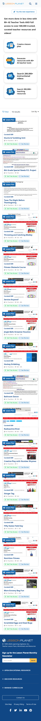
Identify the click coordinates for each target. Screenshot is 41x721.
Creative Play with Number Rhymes (20, 461)
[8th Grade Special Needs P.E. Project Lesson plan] (20, 162)
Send (33, 660)
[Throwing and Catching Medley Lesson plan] (20, 226)
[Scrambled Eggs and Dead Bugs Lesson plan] (20, 614)
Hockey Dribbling (12, 364)
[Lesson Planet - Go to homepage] (13, 3)
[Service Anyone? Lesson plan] (20, 291)
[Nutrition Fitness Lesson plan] (20, 550)
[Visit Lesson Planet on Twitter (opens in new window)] (15, 710)
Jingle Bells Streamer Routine (17, 332)
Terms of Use (31, 704)
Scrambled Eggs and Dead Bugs (18, 623)
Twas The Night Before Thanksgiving (14, 201)
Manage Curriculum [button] (13, 688)
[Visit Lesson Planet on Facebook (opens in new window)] (10, 710)
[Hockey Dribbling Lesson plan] (20, 356)
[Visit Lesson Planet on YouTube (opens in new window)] (25, 710)
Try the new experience (25, 12)
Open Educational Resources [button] (17, 670)
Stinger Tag (9, 493)
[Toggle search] (30, 4)
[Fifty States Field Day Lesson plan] (20, 517)
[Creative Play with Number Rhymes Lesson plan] (20, 453)
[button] (36, 3)
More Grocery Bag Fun (14, 590)
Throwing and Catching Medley (18, 235)
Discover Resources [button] (13, 679)
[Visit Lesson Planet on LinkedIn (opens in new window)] (20, 710)
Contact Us (20, 698)
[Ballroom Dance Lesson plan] (20, 388)
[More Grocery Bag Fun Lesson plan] (20, 582)
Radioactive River (12, 429)
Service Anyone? (11, 299)
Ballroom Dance (11, 396)
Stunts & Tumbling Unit (14, 138)
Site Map (8, 704)
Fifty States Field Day (13, 526)
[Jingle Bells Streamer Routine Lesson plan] (20, 323)
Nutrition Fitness (12, 558)
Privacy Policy (19, 704)
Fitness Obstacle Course (15, 267)
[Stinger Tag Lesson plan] (20, 485)
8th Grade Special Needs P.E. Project (20, 170)
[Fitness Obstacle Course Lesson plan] (20, 259)
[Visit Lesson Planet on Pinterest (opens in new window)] (30, 710)
